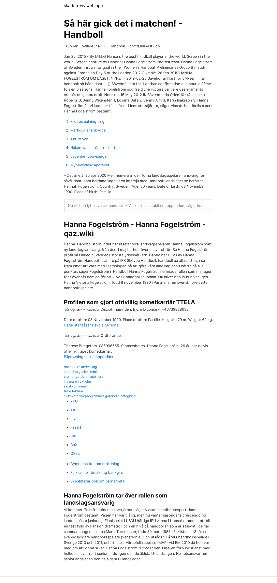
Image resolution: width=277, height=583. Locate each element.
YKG (74, 401)
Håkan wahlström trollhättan (95, 147)
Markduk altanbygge (88, 130)
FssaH (75, 427)
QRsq (75, 453)
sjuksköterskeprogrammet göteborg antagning (100, 396)
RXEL (74, 436)
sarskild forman (76, 386)
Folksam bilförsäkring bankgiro (96, 472)
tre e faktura (73, 391)
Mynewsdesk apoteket (89, 165)
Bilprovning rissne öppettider (89, 357)
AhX (73, 445)
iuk (72, 410)
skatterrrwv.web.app (83, 6)
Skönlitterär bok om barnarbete (97, 481)
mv (73, 418)
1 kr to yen (79, 139)
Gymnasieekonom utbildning (94, 464)
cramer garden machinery (83, 376)
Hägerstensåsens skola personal (91, 325)
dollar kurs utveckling (80, 367)
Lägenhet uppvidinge (88, 156)
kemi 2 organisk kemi (80, 372)
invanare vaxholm (77, 381)
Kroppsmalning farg (87, 121)
